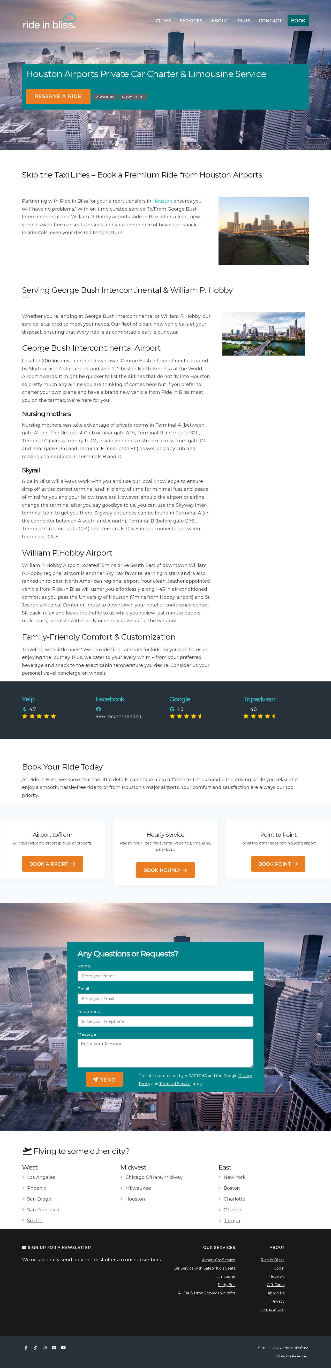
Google (179, 699)
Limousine (225, 1276)
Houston (162, 201)
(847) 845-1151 (135, 97)
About (220, 20)
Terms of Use (272, 1309)
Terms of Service (175, 1083)
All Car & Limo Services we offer (206, 1293)
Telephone (89, 1011)
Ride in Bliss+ (272, 1260)
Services (191, 20)
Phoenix (36, 1188)
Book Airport (49, 864)
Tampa (232, 1221)
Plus (244, 20)
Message (87, 1034)
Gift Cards (275, 1284)
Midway (173, 1177)
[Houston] (264, 231)
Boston (232, 1188)
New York (235, 1177)
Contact (270, 20)
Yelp (28, 699)
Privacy (277, 1301)
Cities (163, 20)
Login (279, 1268)
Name (84, 966)
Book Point (275, 864)
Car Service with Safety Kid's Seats (204, 1268)
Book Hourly (163, 870)
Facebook (110, 699)
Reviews (276, 1276)
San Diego (39, 1199)
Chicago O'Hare (143, 1177)
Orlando (233, 1210)
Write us (106, 97)
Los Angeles (41, 1177)
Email (83, 988)
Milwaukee (138, 1188)
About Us (276, 1293)
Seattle (35, 1221)
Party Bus (226, 1284)
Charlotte (234, 1199)
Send (107, 1080)
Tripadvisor (259, 699)
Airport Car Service (218, 1260)
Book (298, 20)
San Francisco (43, 1210)
